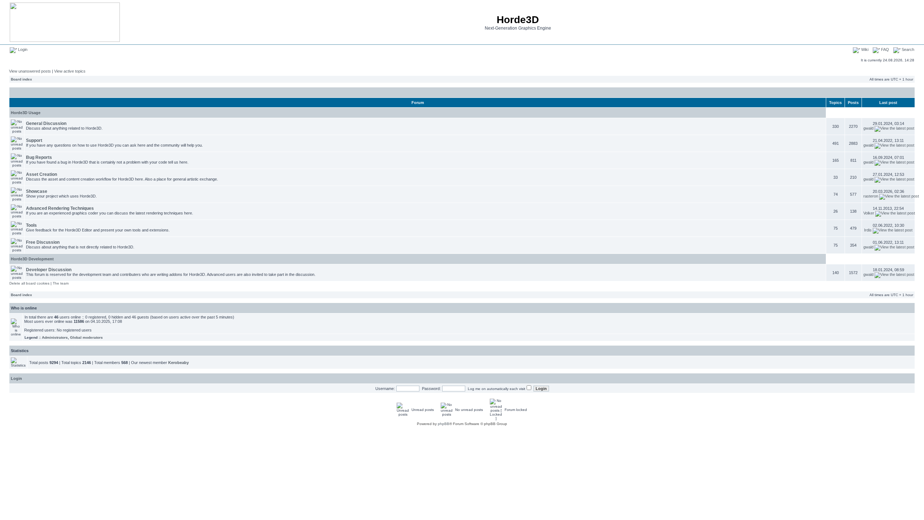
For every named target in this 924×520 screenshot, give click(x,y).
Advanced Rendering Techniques (60, 208)
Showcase (36, 191)
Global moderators (86, 337)
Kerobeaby (178, 362)
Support (34, 140)
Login (22, 49)
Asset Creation (41, 174)
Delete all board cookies (29, 283)
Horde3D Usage (25, 112)
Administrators (55, 337)
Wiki (864, 49)
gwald (868, 128)
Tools (31, 225)
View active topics (70, 71)
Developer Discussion (48, 269)
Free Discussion (43, 242)
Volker (868, 213)
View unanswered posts (30, 71)
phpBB (443, 424)
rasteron (870, 196)
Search (907, 49)
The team (61, 283)
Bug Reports (39, 157)
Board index (21, 79)
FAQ (884, 49)
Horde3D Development (32, 259)
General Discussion (46, 123)
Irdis (868, 230)
